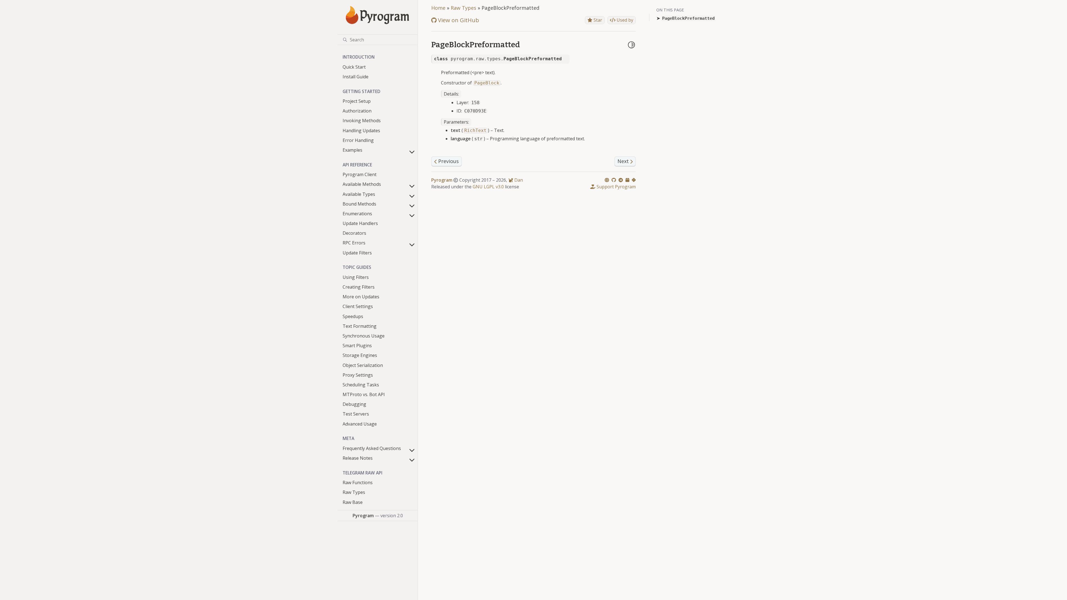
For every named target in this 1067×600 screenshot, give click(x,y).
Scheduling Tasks (361, 385)
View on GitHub (458, 20)
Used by (624, 20)
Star (597, 20)
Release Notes (358, 458)
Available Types (359, 194)
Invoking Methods (362, 121)
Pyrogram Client (360, 174)
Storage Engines (360, 355)
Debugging (354, 404)
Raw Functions (358, 482)
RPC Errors (354, 243)
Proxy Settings (358, 375)
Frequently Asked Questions (372, 448)
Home (438, 7)
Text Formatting (360, 326)
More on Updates (361, 297)
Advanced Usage (360, 424)
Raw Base (353, 502)
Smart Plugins (357, 345)
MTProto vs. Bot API (364, 394)
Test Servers (356, 414)
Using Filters (356, 277)
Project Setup (357, 101)
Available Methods (362, 184)
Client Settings (358, 306)
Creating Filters (359, 287)
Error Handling (358, 140)
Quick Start (354, 67)
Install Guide (355, 77)
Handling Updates (361, 131)
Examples (352, 150)
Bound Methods (359, 204)
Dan (518, 180)
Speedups (353, 316)
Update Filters (357, 253)
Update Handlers (360, 223)
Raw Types (354, 492)
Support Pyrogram (615, 187)
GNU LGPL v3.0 (488, 187)
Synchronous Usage (364, 336)
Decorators (354, 233)
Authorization (357, 111)
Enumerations (357, 214)
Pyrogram (441, 180)
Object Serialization (363, 365)
